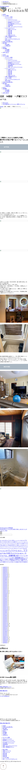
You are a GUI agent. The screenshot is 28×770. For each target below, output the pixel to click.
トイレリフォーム (16, 546)
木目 (19, 560)
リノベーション (9, 18)
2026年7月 (5, 567)
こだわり (21, 540)
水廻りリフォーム (12, 29)
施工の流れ (7, 40)
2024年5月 (5, 600)
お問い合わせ (6, 52)
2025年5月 (5, 583)
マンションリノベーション (14, 21)
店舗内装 (7, 559)
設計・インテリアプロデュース (12, 38)
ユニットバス (19, 548)
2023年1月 (5, 622)
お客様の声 (7, 45)
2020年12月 (5, 637)
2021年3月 (5, 633)
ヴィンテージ (6, 557)
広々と (25, 557)
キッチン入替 (16, 543)
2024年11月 (5, 591)
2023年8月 (5, 612)
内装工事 (10, 30)
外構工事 (10, 33)
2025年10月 (5, 576)
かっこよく (16, 540)
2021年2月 (5, 634)
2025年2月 (5, 587)
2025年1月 (5, 589)
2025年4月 (5, 585)
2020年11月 (5, 638)
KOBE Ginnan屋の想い (8, 41)
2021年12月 (5, 630)
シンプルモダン (22, 545)
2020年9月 (5, 641)
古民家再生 (10, 25)
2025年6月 (5, 582)
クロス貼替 (22, 543)
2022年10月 (5, 626)
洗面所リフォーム (7, 561)
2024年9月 (5, 594)
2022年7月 (5, 627)
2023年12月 (5, 607)
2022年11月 (5, 624)
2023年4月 (5, 618)
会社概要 (5, 48)
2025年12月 (5, 574)
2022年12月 (5, 623)
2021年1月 (5, 635)
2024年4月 (5, 601)
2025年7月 (5, 580)
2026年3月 (5, 570)
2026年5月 (5, 568)
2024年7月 (5, 597)
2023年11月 (5, 608)
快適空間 (24, 559)
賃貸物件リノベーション (13, 22)
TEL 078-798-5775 (5, 723)
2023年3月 (5, 619)
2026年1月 (5, 572)
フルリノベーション (12, 19)
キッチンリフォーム (8, 543)
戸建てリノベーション (5, 560)
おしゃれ (2, 540)
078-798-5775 (3, 690)
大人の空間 (12, 557)
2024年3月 (5, 602)
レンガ (1, 557)
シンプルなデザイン (12, 545)
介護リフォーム (11, 34)
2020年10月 (5, 639)
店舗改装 (12, 559)
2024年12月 (5, 590)
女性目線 (19, 557)
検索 (1, 532)
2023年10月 (5, 609)
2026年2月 (5, 571)
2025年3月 (5, 586)
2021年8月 (5, 631)
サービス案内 (6, 15)
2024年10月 (5, 593)
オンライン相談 (9, 17)
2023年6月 (5, 615)
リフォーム (23, 555)
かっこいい (9, 540)
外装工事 (10, 32)
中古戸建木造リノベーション (14, 23)
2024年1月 (5, 605)
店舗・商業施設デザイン (11, 36)
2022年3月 (5, 628)
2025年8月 (5, 579)
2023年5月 (5, 616)
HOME (4, 14)
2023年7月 (5, 613)
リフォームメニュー (10, 28)
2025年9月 (5, 578)
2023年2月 (5, 620)
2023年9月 (5, 611)
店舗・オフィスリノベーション (15, 26)
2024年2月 (5, 604)
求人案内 (7, 51)
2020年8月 (5, 642)
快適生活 (18, 559)
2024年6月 (5, 598)
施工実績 (5, 43)
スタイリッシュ (8, 546)
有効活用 (13, 560)
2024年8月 (5, 596)
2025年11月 (5, 575)
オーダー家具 (8, 37)
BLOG (4, 47)
